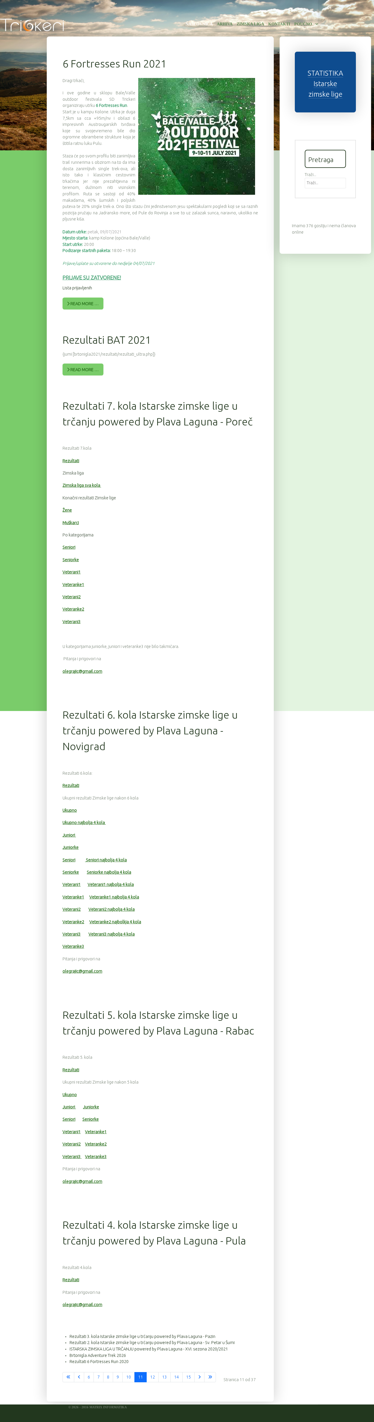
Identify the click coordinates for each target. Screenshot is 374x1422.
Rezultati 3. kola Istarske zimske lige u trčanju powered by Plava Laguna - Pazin (142, 1336)
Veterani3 (72, 621)
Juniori (69, 835)
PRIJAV (71, 277)
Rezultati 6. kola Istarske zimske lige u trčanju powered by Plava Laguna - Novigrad (150, 730)
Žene (67, 510)
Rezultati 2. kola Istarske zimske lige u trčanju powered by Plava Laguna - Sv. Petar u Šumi (152, 1342)
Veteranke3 (73, 946)
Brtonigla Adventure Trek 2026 (98, 1355)
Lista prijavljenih (77, 288)
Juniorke (71, 847)
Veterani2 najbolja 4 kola (112, 909)
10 (128, 1377)
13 (164, 1377)
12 (152, 1377)
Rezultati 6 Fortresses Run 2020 (99, 1361)
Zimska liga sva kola (82, 485)
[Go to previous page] (79, 1377)
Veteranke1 (73, 584)
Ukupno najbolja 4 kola (84, 822)
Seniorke (71, 559)
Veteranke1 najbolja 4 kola (114, 897)
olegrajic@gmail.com (82, 671)
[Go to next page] (199, 1377)
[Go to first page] (68, 1377)
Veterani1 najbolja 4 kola (111, 884)
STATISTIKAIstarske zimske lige (325, 83)
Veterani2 (72, 596)
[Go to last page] (210, 1377)
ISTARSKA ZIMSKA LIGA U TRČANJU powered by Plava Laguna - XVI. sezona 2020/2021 (149, 1349)
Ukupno (70, 810)
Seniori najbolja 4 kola (106, 860)
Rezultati (71, 460)
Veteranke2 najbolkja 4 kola (115, 921)
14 (176, 1377)
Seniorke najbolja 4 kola (109, 872)
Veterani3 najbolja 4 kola (112, 934)
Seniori (69, 547)
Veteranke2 (73, 609)
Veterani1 (72, 572)
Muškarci (71, 522)
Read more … (84, 303)
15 (188, 1377)
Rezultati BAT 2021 (107, 340)
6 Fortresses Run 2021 (115, 63)
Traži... (310, 174)
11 (140, 1377)
